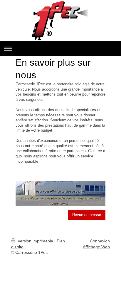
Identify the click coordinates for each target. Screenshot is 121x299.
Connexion (100, 241)
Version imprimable (35, 241)
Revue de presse (86, 215)
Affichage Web (96, 246)
